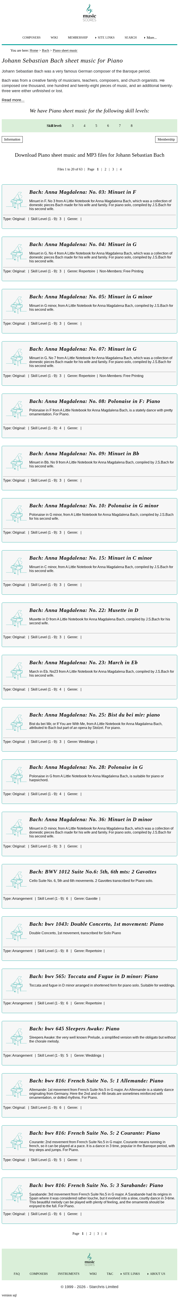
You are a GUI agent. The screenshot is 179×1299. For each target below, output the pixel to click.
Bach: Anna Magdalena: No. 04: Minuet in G (83, 244)
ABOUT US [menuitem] (157, 1273)
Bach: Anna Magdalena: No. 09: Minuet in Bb (84, 453)
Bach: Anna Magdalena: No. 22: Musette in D (83, 610)
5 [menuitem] (96, 125)
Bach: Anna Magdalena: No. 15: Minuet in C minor (90, 558)
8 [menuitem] (132, 125)
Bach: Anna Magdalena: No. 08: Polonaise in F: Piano (94, 401)
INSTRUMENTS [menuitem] (68, 1273)
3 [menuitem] (73, 125)
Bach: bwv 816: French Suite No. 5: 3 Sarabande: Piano (96, 1185)
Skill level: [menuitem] (54, 125)
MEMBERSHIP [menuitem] (78, 37)
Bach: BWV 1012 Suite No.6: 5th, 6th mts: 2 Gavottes (93, 871)
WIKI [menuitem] (54, 37)
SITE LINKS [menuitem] (106, 37)
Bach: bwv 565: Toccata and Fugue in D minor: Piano (93, 976)
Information (12, 139)
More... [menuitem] (152, 37)
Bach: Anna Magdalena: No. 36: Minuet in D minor (90, 819)
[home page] (89, 13)
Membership (166, 139)
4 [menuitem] (84, 125)
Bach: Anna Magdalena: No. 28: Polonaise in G (86, 767)
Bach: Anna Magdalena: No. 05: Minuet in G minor (90, 296)
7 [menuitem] (120, 125)
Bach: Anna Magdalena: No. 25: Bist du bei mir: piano (94, 715)
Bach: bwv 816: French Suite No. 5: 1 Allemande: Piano (96, 1080)
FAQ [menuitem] (17, 1273)
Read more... (13, 100)
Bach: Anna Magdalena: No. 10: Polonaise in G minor (94, 505)
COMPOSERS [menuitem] (31, 37)
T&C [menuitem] (110, 1273)
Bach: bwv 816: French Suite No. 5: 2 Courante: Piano (94, 1133)
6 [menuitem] (108, 125)
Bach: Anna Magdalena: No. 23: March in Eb (83, 662)
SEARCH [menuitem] (131, 37)
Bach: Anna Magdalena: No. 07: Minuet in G (83, 349)
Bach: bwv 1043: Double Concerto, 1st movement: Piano (96, 924)
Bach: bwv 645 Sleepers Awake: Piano (74, 1028)
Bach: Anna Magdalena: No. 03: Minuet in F (82, 192)
